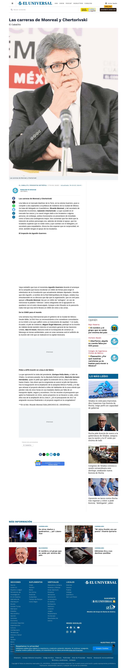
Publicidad (66, 658)
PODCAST (69, 3)
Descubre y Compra (55, 585)
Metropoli (14, 609)
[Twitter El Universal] (74, 628)
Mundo (13, 604)
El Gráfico (51, 601)
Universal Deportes (17, 623)
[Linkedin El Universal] (74, 632)
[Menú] (12, 3)
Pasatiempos (52, 613)
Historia (89, 658)
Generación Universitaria (52, 598)
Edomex (69, 585)
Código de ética (48, 658)
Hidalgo (69, 592)
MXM (56, 3)
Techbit (13, 639)
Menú (12, 642)
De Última (32, 592)
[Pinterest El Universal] (71, 632)
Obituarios (51, 594)
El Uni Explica (15, 597)
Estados (13, 611)
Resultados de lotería (53, 619)
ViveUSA (51, 609)
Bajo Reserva (93, 324)
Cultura (13, 628)
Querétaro (69, 594)
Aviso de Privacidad (78, 658)
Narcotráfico (15, 613)
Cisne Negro (33, 601)
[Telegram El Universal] (67, 628)
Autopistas (33, 597)
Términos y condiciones (60, 660)
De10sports (52, 604)
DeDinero (51, 606)
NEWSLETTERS (78, 3)
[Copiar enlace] (13, 213)
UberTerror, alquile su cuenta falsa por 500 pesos (98, 343)
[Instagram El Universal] (67, 632)
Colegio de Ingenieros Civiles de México (97, 352)
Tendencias (14, 632)
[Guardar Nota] (13, 217)
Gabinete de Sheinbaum (15, 600)
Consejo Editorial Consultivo (31, 658)
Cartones (14, 618)
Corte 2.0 (14, 587)
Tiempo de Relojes (35, 599)
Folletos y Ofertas (54, 587)
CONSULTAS (88, 3)
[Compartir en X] (13, 202)
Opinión (92, 320)
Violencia (58, 658)
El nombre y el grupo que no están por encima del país (97, 330)
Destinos (32, 594)
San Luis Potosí (71, 597)
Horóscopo (51, 616)
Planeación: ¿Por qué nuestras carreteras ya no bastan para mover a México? (98, 361)
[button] (108, 9)
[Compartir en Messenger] (13, 209)
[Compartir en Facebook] (13, 198)
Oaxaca (69, 587)
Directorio (17, 658)
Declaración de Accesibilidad (103, 658)
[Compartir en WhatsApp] (13, 205)
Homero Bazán (94, 338)
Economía (14, 620)
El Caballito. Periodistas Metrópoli (33, 185)
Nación (13, 585)
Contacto (72, 660)
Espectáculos (15, 625)
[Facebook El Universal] (71, 628)
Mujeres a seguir (16, 590)
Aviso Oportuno (53, 590)
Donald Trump (16, 606)
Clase (31, 585)
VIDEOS (61, 3)
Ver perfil (24, 191)
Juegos (50, 611)
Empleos (51, 592)
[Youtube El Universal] (78, 628)
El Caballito (27, 445)
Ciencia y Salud (16, 635)
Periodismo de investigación (16, 593)
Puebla (68, 590)
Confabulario (15, 630)
